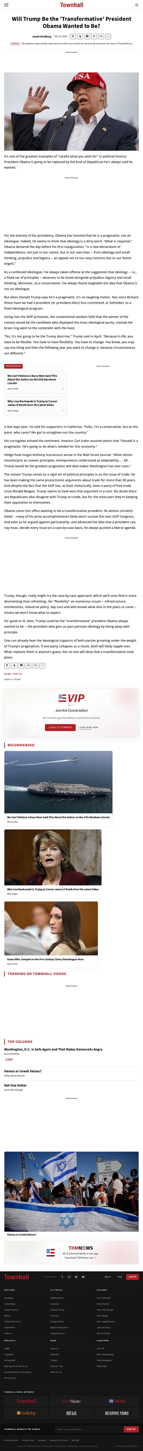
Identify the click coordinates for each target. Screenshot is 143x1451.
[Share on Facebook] (87, 36)
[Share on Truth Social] (80, 36)
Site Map (75, 1440)
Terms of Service (11, 1440)
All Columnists (103, 1333)
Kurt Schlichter (104, 1298)
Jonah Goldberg (41, 36)
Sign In (108, 1276)
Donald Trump (57, 1309)
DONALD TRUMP (12, 679)
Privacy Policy (28, 1440)
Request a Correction (59, 1440)
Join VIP (132, 1276)
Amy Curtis (12, 821)
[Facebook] (76, 1277)
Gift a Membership (105, 1354)
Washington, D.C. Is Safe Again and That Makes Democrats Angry (53, 1049)
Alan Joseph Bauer (105, 1321)
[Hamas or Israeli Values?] (71, 1191)
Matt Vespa (12, 893)
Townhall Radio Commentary (18, 1372)
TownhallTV (9, 1327)
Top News (8, 1298)
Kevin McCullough (105, 1309)
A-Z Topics (56, 1290)
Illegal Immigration (59, 1327)
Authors (8, 1333)
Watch (7, 1315)
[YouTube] (83, 1277)
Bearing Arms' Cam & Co (15, 1366)
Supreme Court (57, 1333)
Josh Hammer (103, 1327)
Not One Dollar (15, 1085)
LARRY (7, 1348)
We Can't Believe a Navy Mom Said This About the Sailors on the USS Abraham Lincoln (58, 817)
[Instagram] (69, 1277)
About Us (54, 1348)
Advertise (54, 1354)
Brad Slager (102, 1315)
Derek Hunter (103, 1303)
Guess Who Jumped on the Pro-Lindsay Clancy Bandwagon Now (45, 959)
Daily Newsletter (104, 1360)
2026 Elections (56, 1298)
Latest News (9, 1303)
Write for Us (55, 1372)
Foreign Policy (57, 1321)
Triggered (8, 1354)
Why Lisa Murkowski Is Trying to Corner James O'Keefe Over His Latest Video (53, 889)
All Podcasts (9, 1378)
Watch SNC (102, 1366)
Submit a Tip (56, 1366)
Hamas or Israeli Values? (22, 1071)
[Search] (137, 4)
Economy (54, 1315)
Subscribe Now (88, 727)
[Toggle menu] (6, 4)
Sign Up (131, 1429)
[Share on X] (73, 36)
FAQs (120, 1276)
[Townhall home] (16, 1276)
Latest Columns (11, 1309)
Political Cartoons (12, 1321)
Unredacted (9, 1360)
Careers (54, 1360)
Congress (54, 1303)
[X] (62, 1277)
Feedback (41, 1440)
